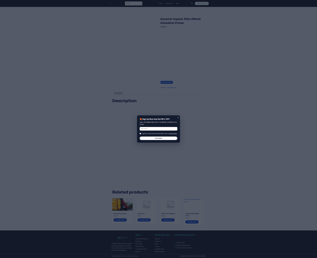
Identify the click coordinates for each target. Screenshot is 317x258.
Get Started (158, 138)
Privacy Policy (173, 133)
